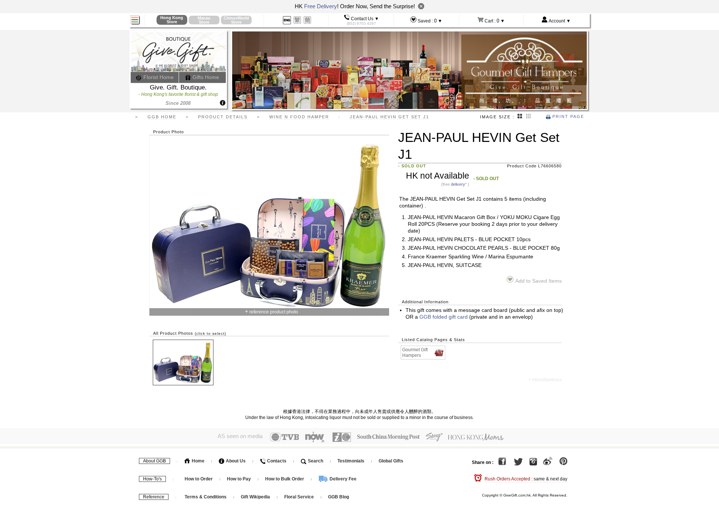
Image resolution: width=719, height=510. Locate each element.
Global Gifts (391, 461)
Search (315, 461)
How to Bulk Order (285, 479)
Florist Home (158, 77)
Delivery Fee (342, 479)
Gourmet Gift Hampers (415, 352)
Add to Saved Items (538, 281)
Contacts (276, 461)
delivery (458, 184)
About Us (235, 461)
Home (197, 461)
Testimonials (350, 461)
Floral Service (299, 497)
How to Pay (239, 479)
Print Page (567, 116)
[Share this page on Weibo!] (547, 462)
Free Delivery (320, 6)
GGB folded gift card (443, 317)
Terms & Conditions (206, 497)
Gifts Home (205, 77)
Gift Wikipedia (255, 497)
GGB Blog (338, 497)
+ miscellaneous (545, 379)
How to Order (199, 479)
